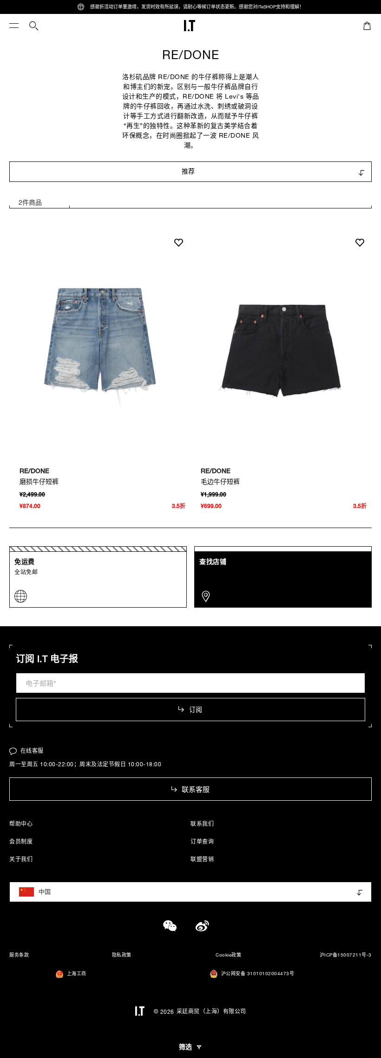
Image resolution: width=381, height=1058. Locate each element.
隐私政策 (121, 955)
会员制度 (21, 841)
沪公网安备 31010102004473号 (258, 974)
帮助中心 (21, 823)
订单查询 (202, 841)
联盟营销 (202, 859)
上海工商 (76, 974)
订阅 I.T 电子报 (47, 658)
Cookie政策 (228, 955)
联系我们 (202, 823)
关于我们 (21, 859)
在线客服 (32, 750)
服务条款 (19, 955)
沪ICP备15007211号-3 (346, 955)
